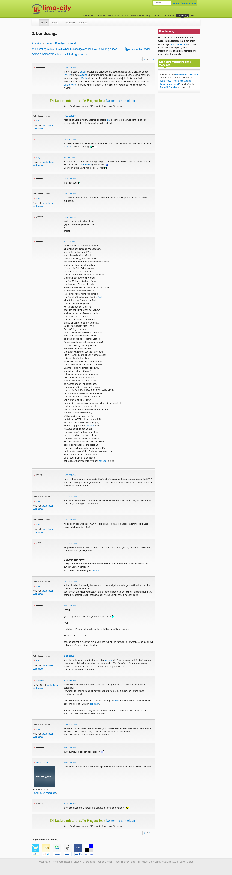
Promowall (70, 22)
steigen (75, 54)
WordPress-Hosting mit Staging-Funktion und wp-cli (176, 82)
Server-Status (186, 861)
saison (37, 53)
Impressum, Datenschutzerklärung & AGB (157, 861)
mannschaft (137, 49)
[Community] (37, 21)
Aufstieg (83, 74)
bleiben (65, 49)
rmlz (38, 120)
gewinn (103, 49)
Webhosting (45, 861)
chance (87, 49)
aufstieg (41, 49)
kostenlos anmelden (120, 100)
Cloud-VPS (169, 15)
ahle (34, 49)
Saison (83, 71)
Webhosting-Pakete (118, 15)
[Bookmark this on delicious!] (90, 854)
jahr (121, 48)
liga (127, 48)
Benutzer (55, 22)
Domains (156, 15)
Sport (73, 43)
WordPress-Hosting (140, 15)
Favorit (67, 74)
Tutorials (83, 22)
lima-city (36, 43)
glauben (112, 49)
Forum (44, 22)
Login (176, 2)
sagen (147, 49)
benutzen (56, 49)
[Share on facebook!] (79, 854)
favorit (95, 49)
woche (84, 54)
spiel (67, 54)
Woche (84, 78)
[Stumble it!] (58, 854)
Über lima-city (122, 861)
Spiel (66, 84)
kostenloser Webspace (94, 15)
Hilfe (193, 15)
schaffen (48, 53)
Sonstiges (60, 43)
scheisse (59, 54)
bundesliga (76, 49)
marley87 (40, 680)
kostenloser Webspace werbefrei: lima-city (63, 9)
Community (182, 15)
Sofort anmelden (178, 44)
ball (49, 49)
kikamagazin (42, 762)
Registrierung (188, 2)
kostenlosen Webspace (43, 127)
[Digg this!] (47, 854)
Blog (133, 861)
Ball (100, 297)
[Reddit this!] (69, 854)
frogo (38, 157)
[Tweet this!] (37, 854)
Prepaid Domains (168, 87)
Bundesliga (86, 164)
